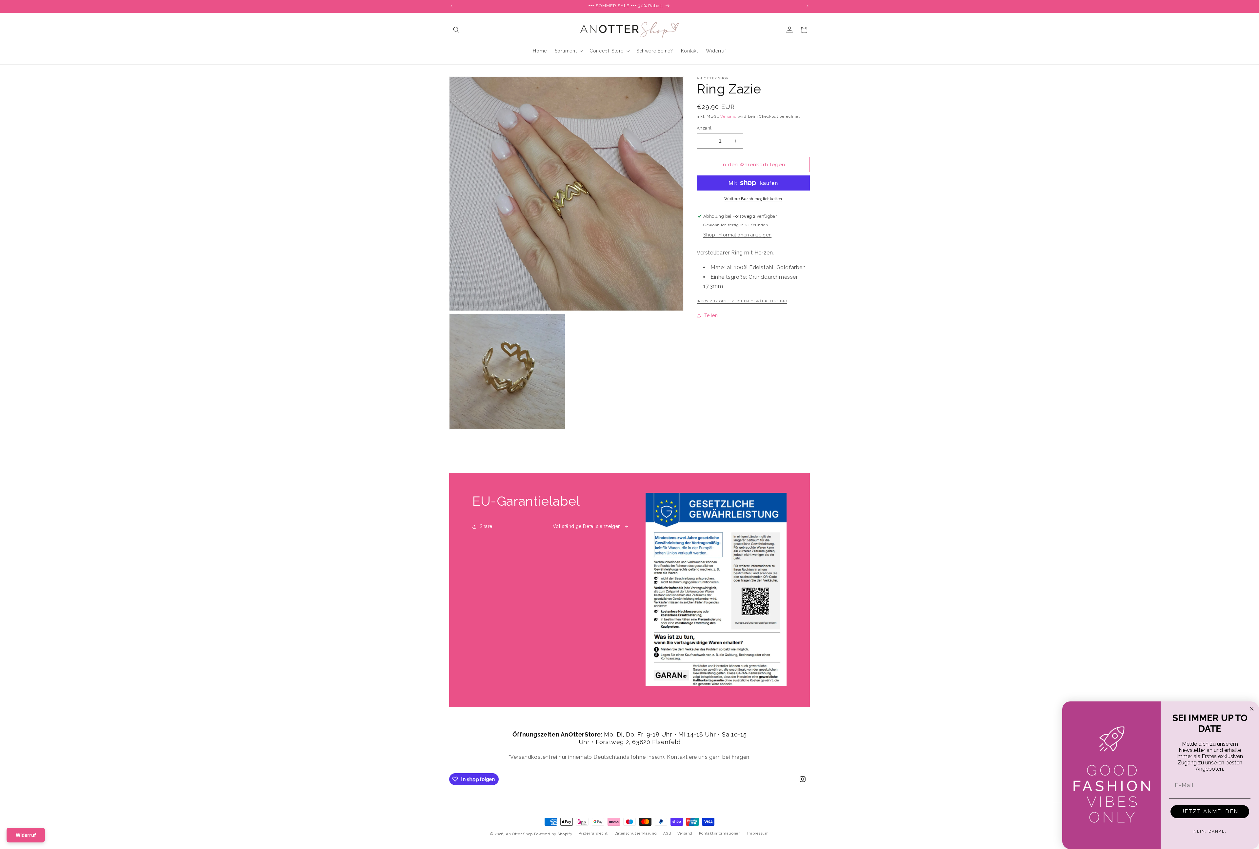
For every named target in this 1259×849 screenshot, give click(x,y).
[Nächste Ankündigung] (807, 6)
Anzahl (704, 128)
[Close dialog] (1252, 709)
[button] (456, 30)
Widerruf (26, 835)
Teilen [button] (711, 315)
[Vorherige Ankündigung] (451, 6)
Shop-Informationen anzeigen (737, 234)
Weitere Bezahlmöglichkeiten (753, 198)
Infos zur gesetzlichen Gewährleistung (742, 301)
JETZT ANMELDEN (1210, 811)
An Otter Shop (519, 834)
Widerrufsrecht (593, 833)
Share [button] (486, 526)
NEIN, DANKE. (1210, 831)
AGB (667, 833)
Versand (728, 116)
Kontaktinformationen (720, 833)
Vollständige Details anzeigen (587, 526)
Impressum (758, 833)
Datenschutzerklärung (635, 833)
